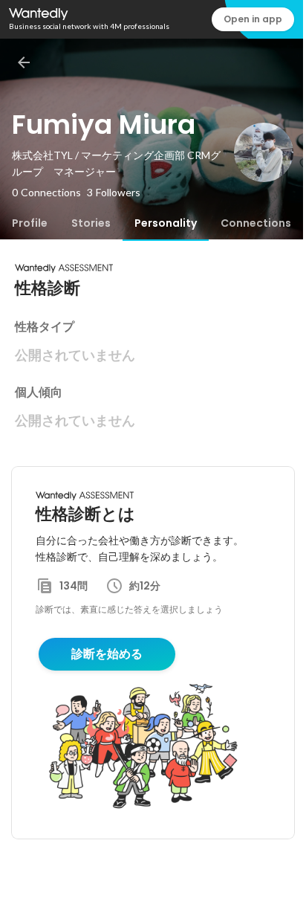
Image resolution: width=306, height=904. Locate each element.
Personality (165, 223)
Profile (30, 223)
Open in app (253, 19)
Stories (91, 223)
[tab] (29, 223)
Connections (256, 223)
